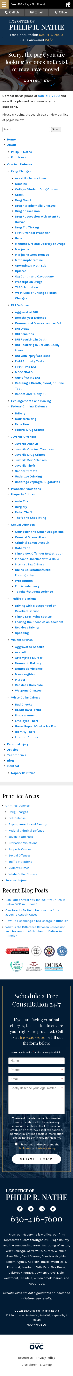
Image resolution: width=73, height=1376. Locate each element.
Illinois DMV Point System (33, 616)
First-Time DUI (25, 367)
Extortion (22, 424)
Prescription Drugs (28, 282)
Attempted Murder (28, 658)
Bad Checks (23, 704)
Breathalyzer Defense (30, 317)
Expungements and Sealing (31, 401)
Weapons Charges (28, 690)
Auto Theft (23, 501)
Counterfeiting (25, 419)
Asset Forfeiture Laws (31, 178)
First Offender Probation (32, 233)
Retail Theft (23, 512)
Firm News (18, 157)
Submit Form (36, 1159)
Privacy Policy (46, 1148)
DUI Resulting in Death (31, 339)
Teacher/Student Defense (34, 591)
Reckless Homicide (29, 685)
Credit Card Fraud (28, 710)
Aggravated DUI (26, 312)
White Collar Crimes (25, 697)
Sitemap (46, 1364)
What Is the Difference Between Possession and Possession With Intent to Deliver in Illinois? (35, 931)
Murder (20, 679)
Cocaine (21, 184)
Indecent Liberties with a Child (37, 559)
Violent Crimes (22, 640)
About (11, 145)
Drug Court (23, 200)
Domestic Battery (28, 663)
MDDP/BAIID (24, 372)
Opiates (20, 271)
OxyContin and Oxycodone (34, 276)
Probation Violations (26, 489)
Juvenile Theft (25, 465)
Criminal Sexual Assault (32, 542)
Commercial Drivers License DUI (38, 323)
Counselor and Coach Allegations (39, 532)
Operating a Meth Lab (30, 265)
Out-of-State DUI (27, 377)
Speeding (22, 633)
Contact (13, 766)
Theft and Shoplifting (30, 518)
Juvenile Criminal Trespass (34, 449)
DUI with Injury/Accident (32, 356)
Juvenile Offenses (24, 437)
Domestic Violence (29, 668)
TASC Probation (26, 287)
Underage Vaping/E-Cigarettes (37, 482)
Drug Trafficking (27, 227)
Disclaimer (25, 1148)
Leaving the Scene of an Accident (39, 622)
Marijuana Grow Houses (32, 254)
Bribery (20, 413)
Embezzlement (26, 715)
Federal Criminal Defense (29, 406)
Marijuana (22, 249)
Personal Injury (17, 744)
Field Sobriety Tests (29, 361)
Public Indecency (27, 586)
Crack (19, 195)
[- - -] (4, 4)
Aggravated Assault (29, 647)
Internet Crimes (26, 737)
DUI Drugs (22, 328)
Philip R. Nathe (21, 152)
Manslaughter (25, 674)
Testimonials (16, 755)
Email (39, 12)
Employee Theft (26, 721)
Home (11, 139)
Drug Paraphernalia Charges (35, 205)
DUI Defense (20, 305)
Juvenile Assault (26, 444)
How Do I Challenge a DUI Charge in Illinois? (36, 921)
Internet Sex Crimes (29, 564)
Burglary (21, 507)
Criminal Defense (19, 164)
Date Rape (22, 548)
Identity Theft (25, 732)
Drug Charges (21, 171)
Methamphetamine (29, 260)
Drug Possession (27, 211)
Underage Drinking (28, 476)
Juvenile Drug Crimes (30, 454)
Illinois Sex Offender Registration (39, 553)
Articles (12, 749)
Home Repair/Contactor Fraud (37, 726)
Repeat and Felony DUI (31, 394)
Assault (20, 652)
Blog (10, 760)
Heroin (19, 238)
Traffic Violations (24, 598)
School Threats (26, 471)
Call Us (14, 12)
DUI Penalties (24, 334)
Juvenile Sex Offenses (31, 460)
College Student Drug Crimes (36, 189)
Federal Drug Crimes (30, 430)
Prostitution (24, 581)
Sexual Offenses (23, 525)
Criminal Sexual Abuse (31, 537)
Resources (25, 1357)
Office (63, 12)
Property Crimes (23, 494)
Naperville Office (23, 773)
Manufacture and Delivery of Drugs (40, 244)
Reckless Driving (27, 627)
